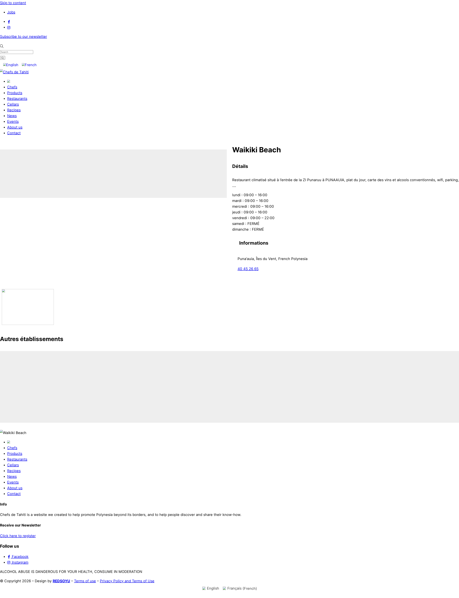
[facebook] (9, 21)
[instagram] (9, 27)
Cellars (13, 104)
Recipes (14, 110)
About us (14, 127)
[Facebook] (235, 277)
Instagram (19, 562)
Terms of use (85, 581)
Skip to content (13, 3)
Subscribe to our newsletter (23, 36)
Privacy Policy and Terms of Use (127, 581)
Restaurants (17, 98)
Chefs (12, 87)
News (12, 116)
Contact (14, 133)
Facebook (20, 556)
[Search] (2, 58)
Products (14, 93)
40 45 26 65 (248, 269)
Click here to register (18, 536)
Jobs (11, 12)
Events (13, 121)
